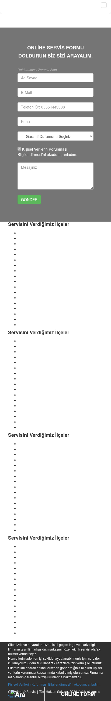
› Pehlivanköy (30, 508)
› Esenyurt (27, 340)
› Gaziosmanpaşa (34, 270)
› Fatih (24, 265)
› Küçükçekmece (33, 449)
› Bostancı (27, 481)
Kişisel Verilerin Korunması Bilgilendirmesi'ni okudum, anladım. (54, 684)
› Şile (23, 454)
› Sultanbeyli (29, 405)
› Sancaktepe (30, 400)
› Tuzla (24, 303)
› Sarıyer (26, 292)
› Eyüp (24, 259)
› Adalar (25, 232)
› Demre (26, 600)
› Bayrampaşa (31, 324)
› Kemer (26, 611)
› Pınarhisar (29, 513)
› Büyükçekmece (33, 389)
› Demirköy (28, 492)
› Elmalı (25, 573)
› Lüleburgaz (29, 503)
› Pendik (26, 286)
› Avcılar (26, 238)
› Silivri (24, 351)
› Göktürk (27, 465)
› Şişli (23, 357)
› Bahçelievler (30, 416)
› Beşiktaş (27, 378)
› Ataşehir (27, 411)
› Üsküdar (27, 362)
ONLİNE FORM (78, 693)
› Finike (25, 578)
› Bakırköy (27, 367)
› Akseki (25, 524)
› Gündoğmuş (30, 589)
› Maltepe (27, 346)
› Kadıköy (27, 394)
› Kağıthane (29, 276)
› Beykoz (26, 243)
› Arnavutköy (29, 313)
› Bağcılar (27, 319)
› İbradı (25, 595)
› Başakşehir (29, 373)
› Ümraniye (28, 459)
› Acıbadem (28, 476)
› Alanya (26, 530)
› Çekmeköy (29, 427)
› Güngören (29, 443)
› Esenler (26, 254)
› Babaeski (28, 486)
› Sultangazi (29, 297)
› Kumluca (27, 622)
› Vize (24, 519)
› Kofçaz (26, 497)
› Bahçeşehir (29, 470)
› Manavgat (28, 627)
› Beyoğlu (27, 421)
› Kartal (25, 281)
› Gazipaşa (28, 584)
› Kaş (23, 605)
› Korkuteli (27, 616)
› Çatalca (26, 249)
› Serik (24, 632)
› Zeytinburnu (30, 308)
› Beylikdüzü (29, 384)
